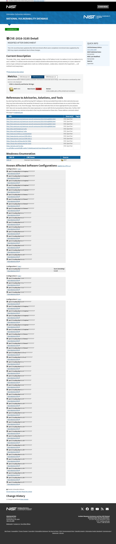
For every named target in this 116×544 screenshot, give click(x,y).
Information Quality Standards (94, 531)
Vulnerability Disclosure (41, 531)
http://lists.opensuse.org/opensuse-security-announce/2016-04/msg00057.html (31, 124)
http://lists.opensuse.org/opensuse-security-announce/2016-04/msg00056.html (31, 121)
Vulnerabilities (12, 29)
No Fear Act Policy (54, 531)
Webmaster (9, 524)
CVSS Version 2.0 (51, 77)
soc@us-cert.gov (105, 521)
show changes (24, 499)
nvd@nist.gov (18, 113)
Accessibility (15, 531)
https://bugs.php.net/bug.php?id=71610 (19, 143)
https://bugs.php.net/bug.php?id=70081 (19, 141)
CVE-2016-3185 (92, 50)
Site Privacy (8, 531)
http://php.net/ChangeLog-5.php (17, 129)
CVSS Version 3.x (38, 77)
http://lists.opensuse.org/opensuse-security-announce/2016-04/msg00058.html (31, 126)
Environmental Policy (68, 531)
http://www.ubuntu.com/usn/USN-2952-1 (19, 136)
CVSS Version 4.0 (25, 77)
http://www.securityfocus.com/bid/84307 (19, 134)
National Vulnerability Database (27, 18)
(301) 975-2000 (10, 521)
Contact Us (17, 524)
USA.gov (61, 533)
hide (19, 169)
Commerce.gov (107, 531)
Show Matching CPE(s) (13, 173)
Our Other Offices (25, 524)
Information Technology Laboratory (18, 14)
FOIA (60, 531)
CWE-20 (9, 160)
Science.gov (55, 533)
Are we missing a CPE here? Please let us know (19, 492)
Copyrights (31, 531)
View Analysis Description (16, 72)
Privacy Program (23, 531)
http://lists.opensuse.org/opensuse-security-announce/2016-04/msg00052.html (31, 119)
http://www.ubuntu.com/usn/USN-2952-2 (19, 139)
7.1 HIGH (38, 89)
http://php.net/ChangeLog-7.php (17, 131)
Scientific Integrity (80, 531)
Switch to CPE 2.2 (64, 166)
